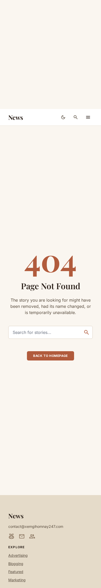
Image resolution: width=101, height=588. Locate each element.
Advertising (18, 555)
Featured (15, 571)
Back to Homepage (50, 356)
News (15, 117)
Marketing (17, 580)
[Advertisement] (50, 54)
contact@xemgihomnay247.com (35, 526)
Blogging (15, 563)
